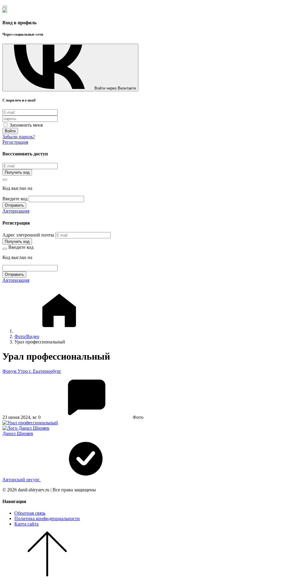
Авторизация (15, 210)
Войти (10, 131)
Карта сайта (26, 523)
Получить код (17, 172)
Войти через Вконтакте (115, 88)
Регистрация (15, 142)
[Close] (4, 6)
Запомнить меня (25, 125)
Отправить (14, 205)
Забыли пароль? (18, 136)
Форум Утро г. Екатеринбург (31, 371)
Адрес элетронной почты (28, 234)
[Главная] (59, 331)
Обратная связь (29, 513)
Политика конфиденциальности (47, 518)
